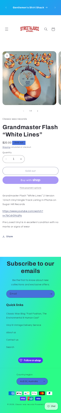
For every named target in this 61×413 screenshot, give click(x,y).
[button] (6, 29)
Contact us (12, 340)
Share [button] (9, 236)
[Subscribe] (51, 294)
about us (11, 332)
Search (10, 347)
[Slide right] (37, 111)
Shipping (6, 147)
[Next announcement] (55, 7)
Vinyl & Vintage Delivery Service (23, 325)
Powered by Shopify (44, 404)
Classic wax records (24, 404)
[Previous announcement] (6, 7)
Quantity (7, 152)
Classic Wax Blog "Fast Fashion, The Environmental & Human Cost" (26, 316)
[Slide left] (23, 111)
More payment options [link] (30, 188)
